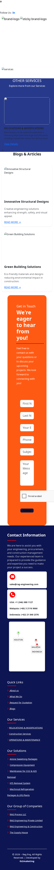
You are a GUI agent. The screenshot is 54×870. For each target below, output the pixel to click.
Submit (27, 510)
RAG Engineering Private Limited (26, 820)
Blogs (12, 708)
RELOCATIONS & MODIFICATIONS (26, 727)
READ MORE (12, 222)
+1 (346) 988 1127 (12, 5)
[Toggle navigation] (5, 24)
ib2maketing (27, 861)
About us (14, 690)
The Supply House (19, 832)
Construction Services (20, 733)
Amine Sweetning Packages (23, 759)
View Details (11, 144)
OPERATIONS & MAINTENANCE (24, 739)
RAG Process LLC (18, 814)
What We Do (15, 696)
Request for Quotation (20, 702)
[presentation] (2, 150)
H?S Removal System (20, 783)
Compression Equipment (22, 765)
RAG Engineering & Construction (26, 826)
